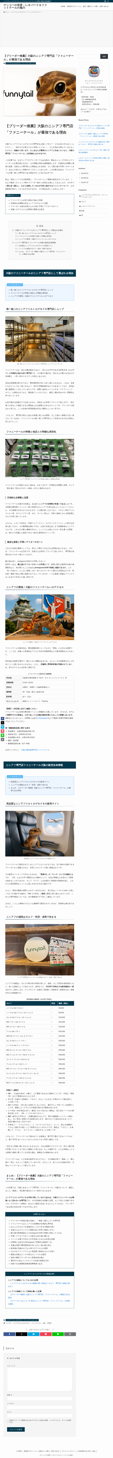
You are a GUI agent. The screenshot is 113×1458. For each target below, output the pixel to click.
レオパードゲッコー (88, 206)
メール (10, 1403)
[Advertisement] (56, 29)
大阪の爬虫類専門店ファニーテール (35, 750)
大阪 (44, 1323)
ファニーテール (36, 1323)
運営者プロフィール (30, 1451)
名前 (9, 1395)
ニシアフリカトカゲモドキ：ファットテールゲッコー (20, 63)
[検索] (108, 1)
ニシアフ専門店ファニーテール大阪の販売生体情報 (35, 243)
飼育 (82, 211)
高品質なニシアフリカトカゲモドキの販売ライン (36, 246)
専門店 (49, 1323)
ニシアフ (9, 1323)
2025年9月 (84, 173)
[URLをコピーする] (70, 1334)
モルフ (83, 201)
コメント (11, 1366)
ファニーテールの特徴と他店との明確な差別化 (35, 236)
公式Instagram (42, 718)
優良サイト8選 (44, 1451)
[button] (9, 1334)
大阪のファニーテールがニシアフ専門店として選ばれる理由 (39, 230)
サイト (9, 1412)
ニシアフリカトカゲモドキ (21, 1323)
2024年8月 (84, 178)
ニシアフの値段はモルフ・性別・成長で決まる (35, 248)
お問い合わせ (55, 1451)
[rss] (105, 1)
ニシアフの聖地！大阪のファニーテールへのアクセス (37, 239)
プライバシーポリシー (69, 1451)
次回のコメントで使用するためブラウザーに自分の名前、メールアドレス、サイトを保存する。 (40, 1421)
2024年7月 (84, 182)
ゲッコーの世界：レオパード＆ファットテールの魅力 (25, 6)
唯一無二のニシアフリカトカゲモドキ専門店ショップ (37, 233)
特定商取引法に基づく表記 (87, 1451)
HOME (19, 1451)
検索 (104, 56)
